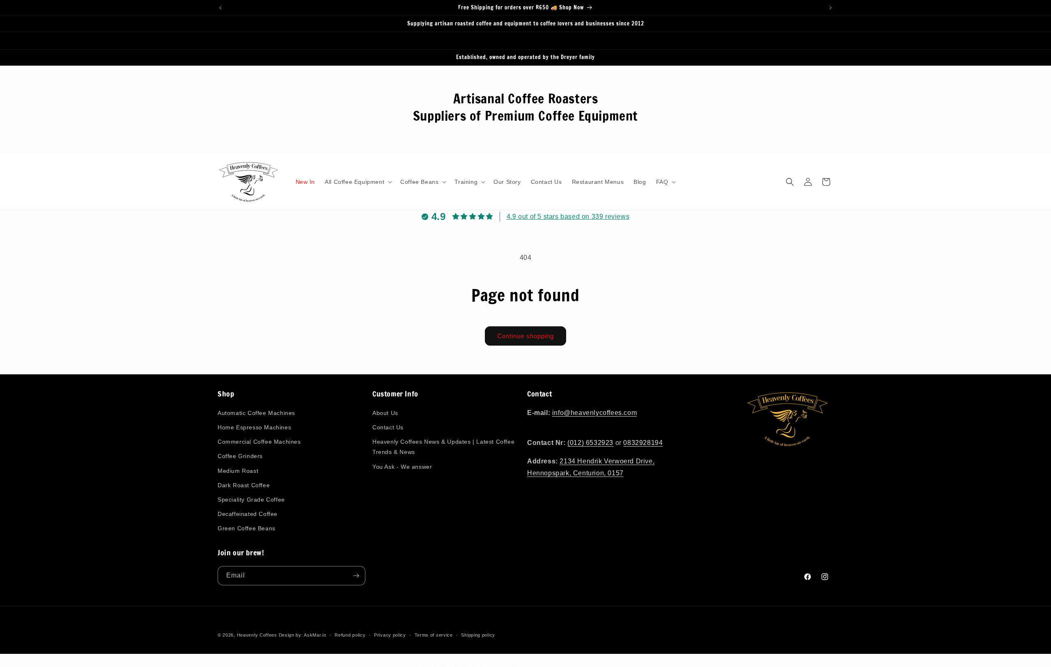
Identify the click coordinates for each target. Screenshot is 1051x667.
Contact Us (388, 427)
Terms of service (434, 634)
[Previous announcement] (220, 8)
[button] (357, 181)
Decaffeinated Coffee (248, 514)
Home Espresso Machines (254, 427)
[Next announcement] (831, 8)
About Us (385, 413)
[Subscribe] (356, 575)
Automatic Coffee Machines (256, 413)
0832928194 (643, 442)
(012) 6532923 (590, 442)
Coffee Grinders (240, 456)
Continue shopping (525, 335)
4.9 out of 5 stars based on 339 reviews (568, 216)
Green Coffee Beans (246, 528)
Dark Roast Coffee (244, 484)
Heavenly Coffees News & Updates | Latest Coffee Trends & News (443, 446)
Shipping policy (478, 634)
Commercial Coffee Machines (259, 441)
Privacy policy (390, 634)
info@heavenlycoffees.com (594, 412)
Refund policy (350, 634)
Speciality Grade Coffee (251, 499)
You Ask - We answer (402, 466)
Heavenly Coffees (257, 635)
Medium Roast (238, 470)
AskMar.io (315, 635)
